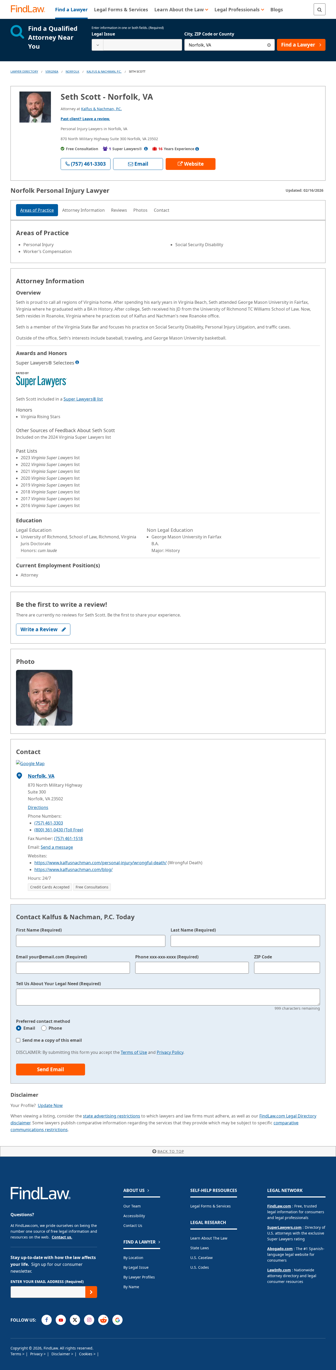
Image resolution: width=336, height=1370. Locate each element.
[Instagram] (89, 1320)
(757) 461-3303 (48, 823)
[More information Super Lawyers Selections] (77, 362)
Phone (55, 1028)
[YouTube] (61, 1320)
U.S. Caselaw (201, 1257)
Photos (140, 210)
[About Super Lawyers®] (146, 148)
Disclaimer (61, 1353)
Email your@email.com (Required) (51, 957)
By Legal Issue (136, 1267)
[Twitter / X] (75, 1320)
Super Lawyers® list (83, 399)
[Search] (320, 9)
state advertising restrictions (111, 1116)
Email (29, 1028)
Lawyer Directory (24, 71)
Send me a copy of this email (52, 1040)
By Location (133, 1257)
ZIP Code (263, 957)
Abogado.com (280, 1248)
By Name (131, 1286)
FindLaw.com (279, 1206)
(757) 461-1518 (68, 838)
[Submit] (91, 1292)
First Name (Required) (39, 930)
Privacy (37, 1353)
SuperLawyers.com (284, 1227)
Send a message (57, 847)
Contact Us (132, 1225)
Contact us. (62, 1237)
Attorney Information (83, 210)
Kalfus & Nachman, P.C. (104, 71)
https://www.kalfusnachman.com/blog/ (73, 869)
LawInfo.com (279, 1269)
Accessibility (134, 1215)
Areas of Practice (37, 210)
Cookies (86, 1353)
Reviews (119, 210)
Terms (16, 1353)
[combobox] (137, 45)
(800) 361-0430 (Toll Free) (58, 830)
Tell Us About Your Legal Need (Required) (58, 984)
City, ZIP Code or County (209, 34)
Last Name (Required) (193, 930)
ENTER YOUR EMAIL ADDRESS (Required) (47, 1281)
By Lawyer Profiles (139, 1277)
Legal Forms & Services (210, 1206)
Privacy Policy (170, 1052)
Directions (38, 807)
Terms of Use (134, 1052)
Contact (161, 210)
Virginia (51, 71)
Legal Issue (103, 34)
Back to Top (171, 1151)
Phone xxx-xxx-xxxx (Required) (166, 957)
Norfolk (72, 71)
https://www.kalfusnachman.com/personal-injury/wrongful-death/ (100, 863)
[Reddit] (103, 1320)
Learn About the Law (208, 1238)
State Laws (199, 1247)
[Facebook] (46, 1320)
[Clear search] (269, 45)
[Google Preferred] (117, 1320)
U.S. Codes (199, 1267)
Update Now (50, 1105)
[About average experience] (197, 149)
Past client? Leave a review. (85, 118)
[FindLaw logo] (30, 9)
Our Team (132, 1206)
